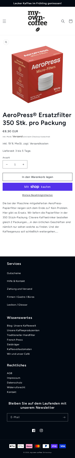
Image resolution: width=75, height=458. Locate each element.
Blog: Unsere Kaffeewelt (21, 325)
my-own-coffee (36, 452)
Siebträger (13, 344)
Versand (17, 136)
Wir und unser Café (18, 353)
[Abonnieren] (64, 417)
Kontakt (11, 392)
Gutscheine (14, 273)
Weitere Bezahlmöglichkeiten (37, 195)
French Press (15, 339)
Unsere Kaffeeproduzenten (23, 330)
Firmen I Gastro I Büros (21, 296)
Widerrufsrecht (16, 387)
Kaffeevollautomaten (19, 349)
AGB (9, 373)
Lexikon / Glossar (17, 304)
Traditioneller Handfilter (21, 335)
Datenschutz (14, 382)
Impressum (13, 377)
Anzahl (6, 157)
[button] (4, 21)
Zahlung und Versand (19, 288)
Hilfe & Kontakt (16, 281)
